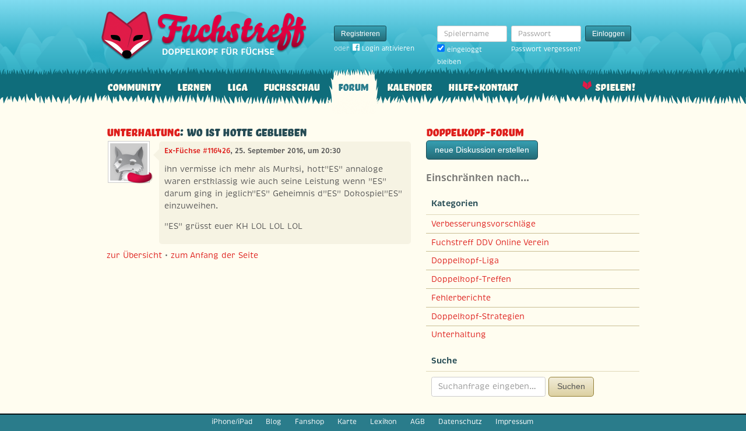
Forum (353, 86)
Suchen (571, 386)
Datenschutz (460, 421)
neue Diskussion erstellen (482, 149)
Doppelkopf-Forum (474, 130)
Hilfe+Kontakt (483, 86)
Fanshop (309, 421)
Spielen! (615, 86)
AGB (417, 421)
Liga (237, 86)
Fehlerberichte (461, 297)
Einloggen (608, 34)
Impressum (514, 421)
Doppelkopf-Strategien (478, 316)
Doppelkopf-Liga (465, 260)
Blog (273, 421)
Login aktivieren (388, 48)
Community (134, 86)
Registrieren (360, 34)
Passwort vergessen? (545, 49)
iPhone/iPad (232, 421)
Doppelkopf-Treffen (471, 279)
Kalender (409, 86)
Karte (347, 421)
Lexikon (383, 421)
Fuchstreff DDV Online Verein (490, 242)
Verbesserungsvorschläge (483, 223)
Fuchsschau (291, 86)
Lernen (194, 86)
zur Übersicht (134, 255)
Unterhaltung (143, 130)
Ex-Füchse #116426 (197, 151)
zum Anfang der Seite (214, 255)
